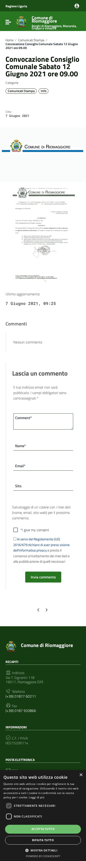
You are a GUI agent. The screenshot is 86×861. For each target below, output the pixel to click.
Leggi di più (36, 797)
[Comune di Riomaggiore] (21, 21)
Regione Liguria (16, 6)
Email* (20, 466)
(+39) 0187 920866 (21, 711)
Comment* (23, 417)
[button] (43, 850)
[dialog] (43, 815)
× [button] (81, 775)
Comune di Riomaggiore (54, 21)
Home (10, 40)
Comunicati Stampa (31, 40)
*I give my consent (34, 530)
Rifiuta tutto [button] (43, 840)
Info (43, 90)
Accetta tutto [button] (43, 829)
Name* (20, 446)
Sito (18, 486)
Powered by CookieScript (43, 856)
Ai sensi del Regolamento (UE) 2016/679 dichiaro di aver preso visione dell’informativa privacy (41, 544)
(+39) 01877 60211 (21, 696)
